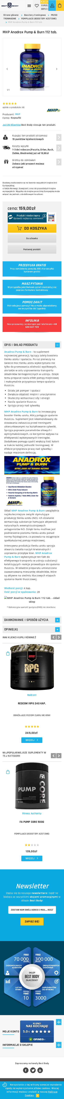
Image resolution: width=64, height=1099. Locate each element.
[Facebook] (26, 1070)
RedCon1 (32, 695)
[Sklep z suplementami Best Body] (10, 4)
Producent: (8, 114)
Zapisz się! (32, 921)
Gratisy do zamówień (28, 164)
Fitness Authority (31, 813)
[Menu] (29, 5)
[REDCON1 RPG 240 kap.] (31, 667)
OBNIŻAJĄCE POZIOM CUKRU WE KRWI (31, 715)
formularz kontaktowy (36, 290)
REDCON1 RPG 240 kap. (32, 703)
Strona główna (10, 15)
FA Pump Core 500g (32, 822)
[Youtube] (40, 1070)
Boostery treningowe (35, 15)
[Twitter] (33, 1070)
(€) (44, 5)
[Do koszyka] (7, 655)
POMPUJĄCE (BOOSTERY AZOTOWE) (38, 18)
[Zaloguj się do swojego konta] (52, 5)
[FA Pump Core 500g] (31, 786)
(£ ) (44, 9)
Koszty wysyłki (33, 150)
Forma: (6, 118)
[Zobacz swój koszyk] (60, 5)
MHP (17, 114)
